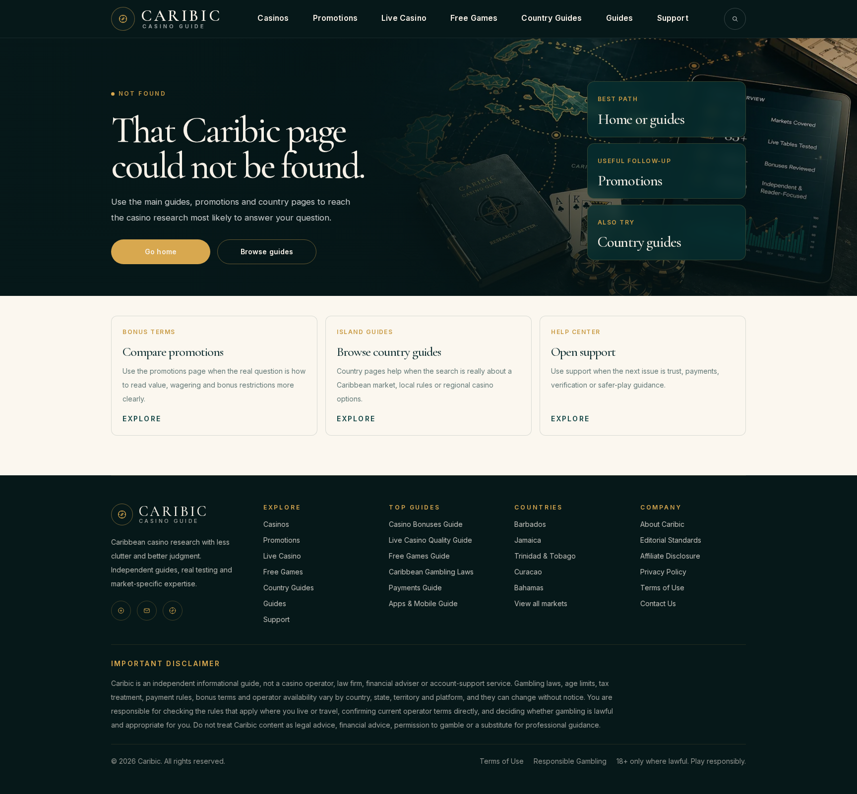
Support (672, 18)
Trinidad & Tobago (545, 556)
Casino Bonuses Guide (426, 524)
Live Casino (404, 18)
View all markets (540, 603)
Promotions (335, 18)
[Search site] (735, 19)
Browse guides (267, 251)
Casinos (273, 18)
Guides (619, 18)
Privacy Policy (663, 571)
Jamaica (527, 540)
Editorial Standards (670, 540)
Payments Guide (415, 587)
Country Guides (551, 18)
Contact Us (658, 603)
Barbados (530, 524)
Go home (161, 251)
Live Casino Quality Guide (430, 540)
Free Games (474, 18)
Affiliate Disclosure (670, 556)
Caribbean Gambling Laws (431, 571)
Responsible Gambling (570, 761)
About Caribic (662, 524)
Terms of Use (662, 587)
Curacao (528, 571)
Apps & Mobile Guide (423, 603)
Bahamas (529, 587)
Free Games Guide (419, 556)
